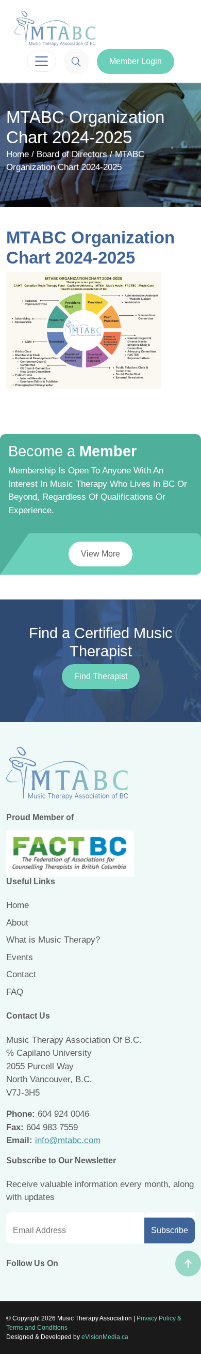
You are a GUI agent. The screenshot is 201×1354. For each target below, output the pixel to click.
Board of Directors (72, 154)
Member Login (135, 61)
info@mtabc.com (67, 1140)
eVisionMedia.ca (104, 1337)
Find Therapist (100, 676)
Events (19, 957)
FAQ (14, 992)
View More (100, 553)
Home (17, 154)
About (17, 923)
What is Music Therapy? (53, 940)
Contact (21, 974)
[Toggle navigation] (41, 61)
